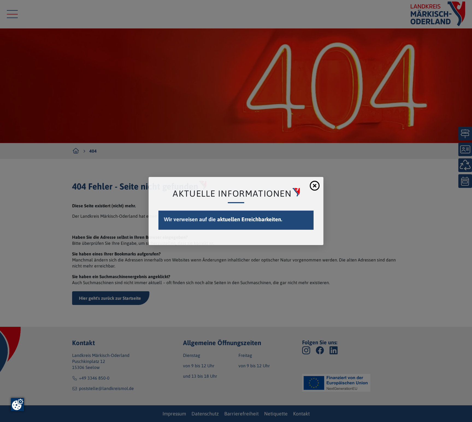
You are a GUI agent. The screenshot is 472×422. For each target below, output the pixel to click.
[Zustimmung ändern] (17, 404)
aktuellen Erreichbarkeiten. (249, 219)
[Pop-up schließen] (315, 186)
